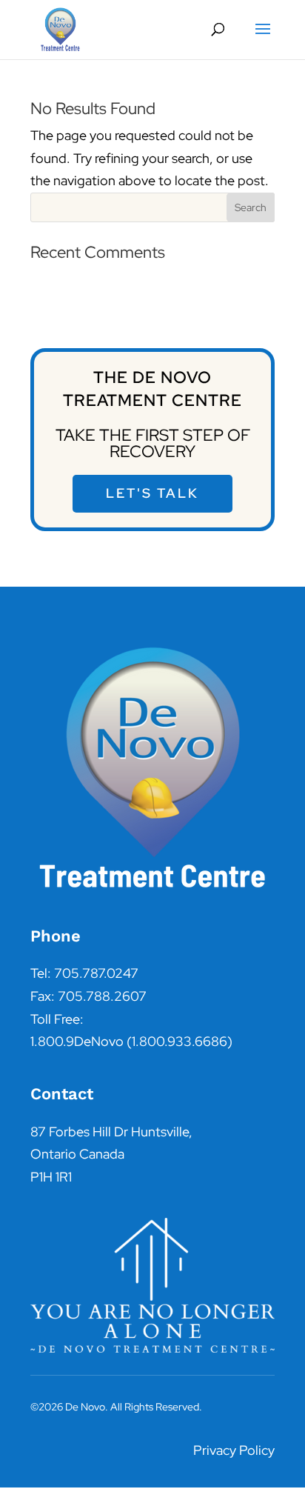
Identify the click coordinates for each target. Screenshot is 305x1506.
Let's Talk (152, 493)
